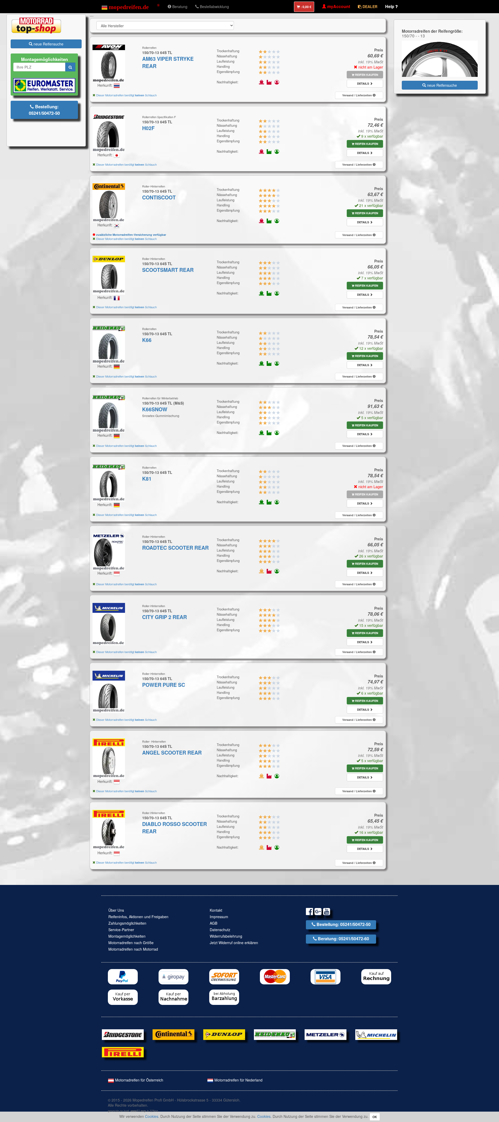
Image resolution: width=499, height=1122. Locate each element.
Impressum (219, 916)
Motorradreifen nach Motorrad (133, 949)
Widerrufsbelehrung (226, 936)
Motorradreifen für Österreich (138, 1080)
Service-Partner (121, 929)
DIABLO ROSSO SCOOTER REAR (174, 827)
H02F (148, 128)
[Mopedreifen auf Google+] (317, 912)
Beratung (179, 6)
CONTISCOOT (159, 197)
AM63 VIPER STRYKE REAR (168, 62)
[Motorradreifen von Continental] (173, 1034)
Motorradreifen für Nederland (237, 1080)
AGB (213, 923)
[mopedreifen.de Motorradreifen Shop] (130, 6)
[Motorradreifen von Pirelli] (123, 1051)
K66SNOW (154, 409)
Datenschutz (220, 929)
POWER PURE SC (163, 684)
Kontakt (216, 910)
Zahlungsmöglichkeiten (127, 923)
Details (363, 83)
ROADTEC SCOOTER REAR (175, 547)
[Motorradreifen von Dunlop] (224, 1034)
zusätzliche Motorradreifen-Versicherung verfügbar (130, 235)
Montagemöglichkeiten (127, 936)
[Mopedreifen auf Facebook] (309, 912)
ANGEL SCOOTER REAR (172, 752)
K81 (147, 478)
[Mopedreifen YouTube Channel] (326, 912)
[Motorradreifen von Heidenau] (275, 1034)
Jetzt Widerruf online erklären (234, 942)
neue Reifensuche (47, 43)
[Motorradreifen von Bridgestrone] (123, 1034)
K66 (147, 340)
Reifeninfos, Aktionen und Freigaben (138, 916)
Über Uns (116, 910)
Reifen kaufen (366, 75)
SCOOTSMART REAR (168, 269)
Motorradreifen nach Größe (131, 942)
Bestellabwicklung (214, 6)
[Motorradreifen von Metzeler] (325, 1034)
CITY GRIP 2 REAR (164, 617)
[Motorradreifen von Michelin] (376, 1034)
